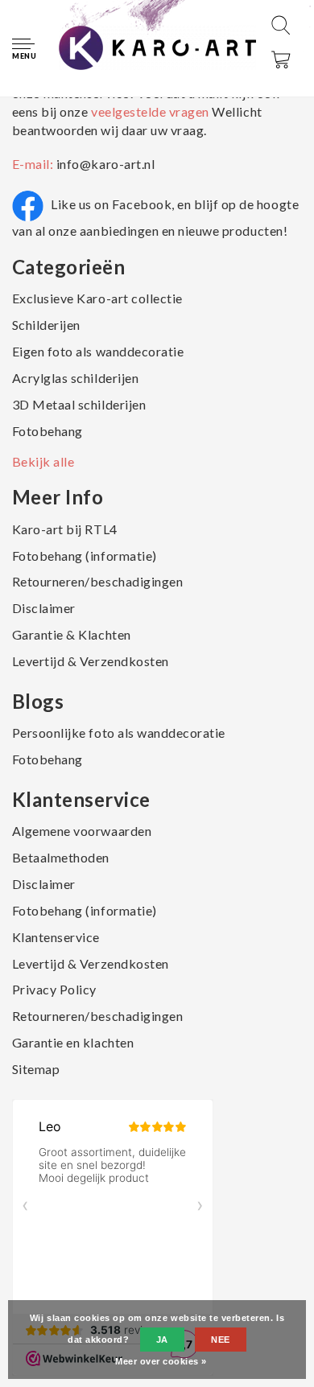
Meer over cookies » (161, 1361)
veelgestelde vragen (150, 111)
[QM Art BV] (157, 46)
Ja (162, 1339)
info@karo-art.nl (105, 163)
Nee (220, 1339)
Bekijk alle (43, 461)
